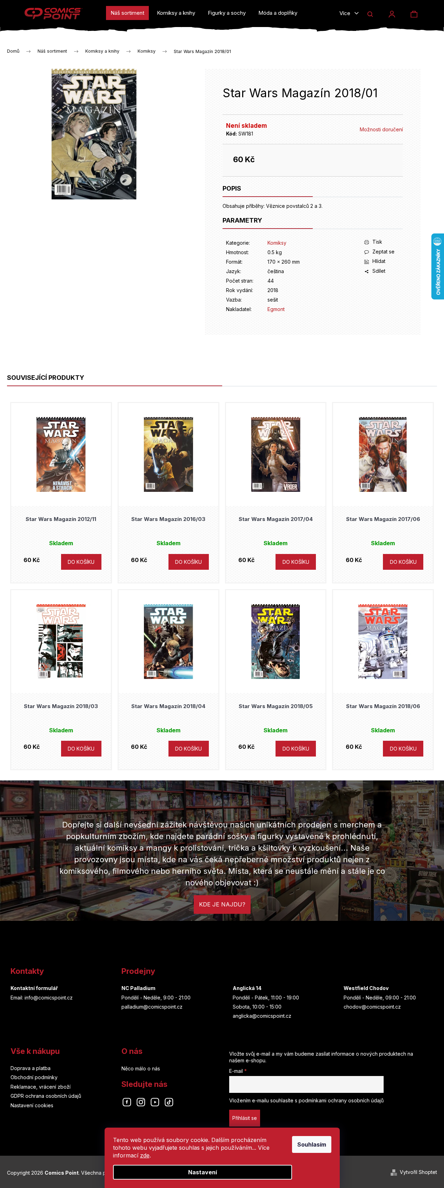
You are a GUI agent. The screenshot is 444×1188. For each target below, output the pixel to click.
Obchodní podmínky (34, 1077)
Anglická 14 (247, 988)
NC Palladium (138, 988)
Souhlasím (311, 1144)
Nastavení (202, 1172)
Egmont (276, 309)
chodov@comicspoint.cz (372, 1007)
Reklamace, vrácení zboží (41, 1087)
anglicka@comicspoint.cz (262, 1016)
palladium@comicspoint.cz (152, 1007)
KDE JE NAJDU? (222, 904)
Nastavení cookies (32, 1105)
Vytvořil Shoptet (418, 1172)
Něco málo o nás (140, 1068)
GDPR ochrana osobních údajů (46, 1096)
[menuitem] (127, 13)
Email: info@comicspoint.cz (42, 998)
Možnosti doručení (381, 129)
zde (145, 1155)
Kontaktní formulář (34, 988)
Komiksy (276, 243)
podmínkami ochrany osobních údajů (341, 1100)
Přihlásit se (244, 1118)
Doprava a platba (31, 1068)
